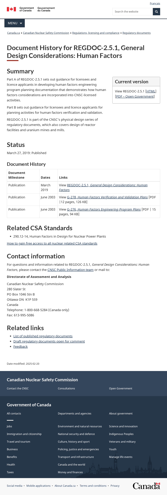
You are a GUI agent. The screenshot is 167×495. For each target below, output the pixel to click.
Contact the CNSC (18, 388)
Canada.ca (13, 33)
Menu (13, 23)
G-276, (104, 209)
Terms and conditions (93, 486)
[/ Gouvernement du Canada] (31, 9)
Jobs (9, 426)
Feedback (20, 346)
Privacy (115, 486)
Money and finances (70, 472)
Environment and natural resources (80, 426)
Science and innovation (123, 426)
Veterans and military (122, 441)
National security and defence (76, 434)
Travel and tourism (18, 441)
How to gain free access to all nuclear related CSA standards (52, 243)
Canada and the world (71, 464)
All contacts (14, 413)
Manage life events (120, 457)
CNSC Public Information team (70, 270)
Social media (14, 486)
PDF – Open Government (135, 96)
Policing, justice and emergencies (78, 449)
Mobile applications (38, 486)
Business (12, 449)
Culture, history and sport (74, 441)
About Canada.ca (65, 486)
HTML (150, 91)
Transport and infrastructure (76, 457)
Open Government (120, 388)
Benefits (12, 457)
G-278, (107, 197)
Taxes (10, 472)
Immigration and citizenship (24, 434)
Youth (112, 449)
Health (11, 464)
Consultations (66, 388)
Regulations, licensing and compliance (95, 33)
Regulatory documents (136, 33)
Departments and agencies (74, 413)
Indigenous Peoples (121, 434)
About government (121, 413)
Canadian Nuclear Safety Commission (46, 33)
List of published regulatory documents (43, 336)
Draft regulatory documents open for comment (49, 341)
